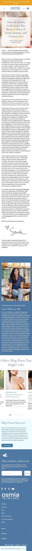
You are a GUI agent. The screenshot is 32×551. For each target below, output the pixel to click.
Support (4, 538)
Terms (24, 545)
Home (3, 50)
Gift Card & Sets (6, 516)
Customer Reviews (7, 519)
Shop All (4, 507)
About (4, 528)
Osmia (4, 504)
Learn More (7, 445)
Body (3, 513)
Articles (4, 533)
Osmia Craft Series (23, 189)
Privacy (17, 545)
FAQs (3, 522)
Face (3, 510)
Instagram (9, 216)
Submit (27, 473)
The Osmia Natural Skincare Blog (17, 50)
